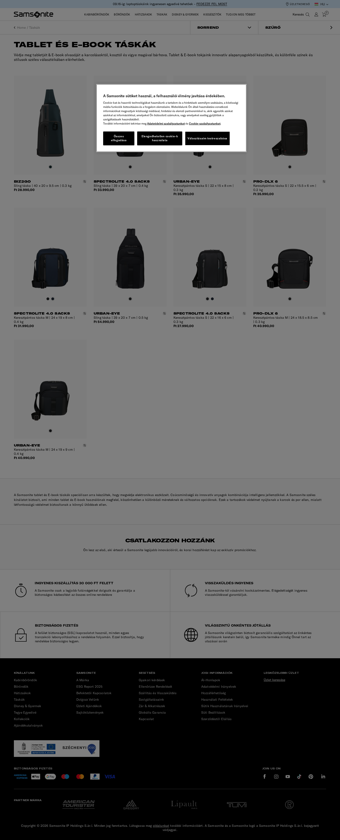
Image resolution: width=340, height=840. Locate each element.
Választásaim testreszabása (207, 138)
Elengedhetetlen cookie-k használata (160, 138)
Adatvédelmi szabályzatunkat (166, 123)
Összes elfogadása (119, 138)
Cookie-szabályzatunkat (204, 123)
